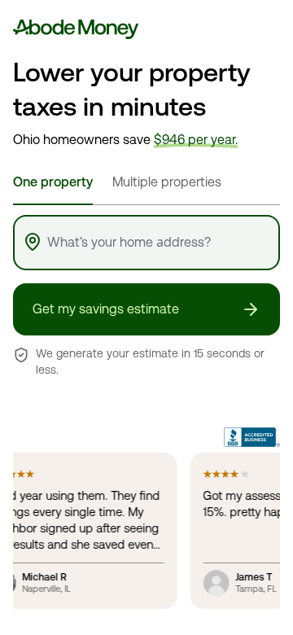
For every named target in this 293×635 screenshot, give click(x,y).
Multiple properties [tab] (166, 182)
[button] (146, 309)
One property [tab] (53, 182)
